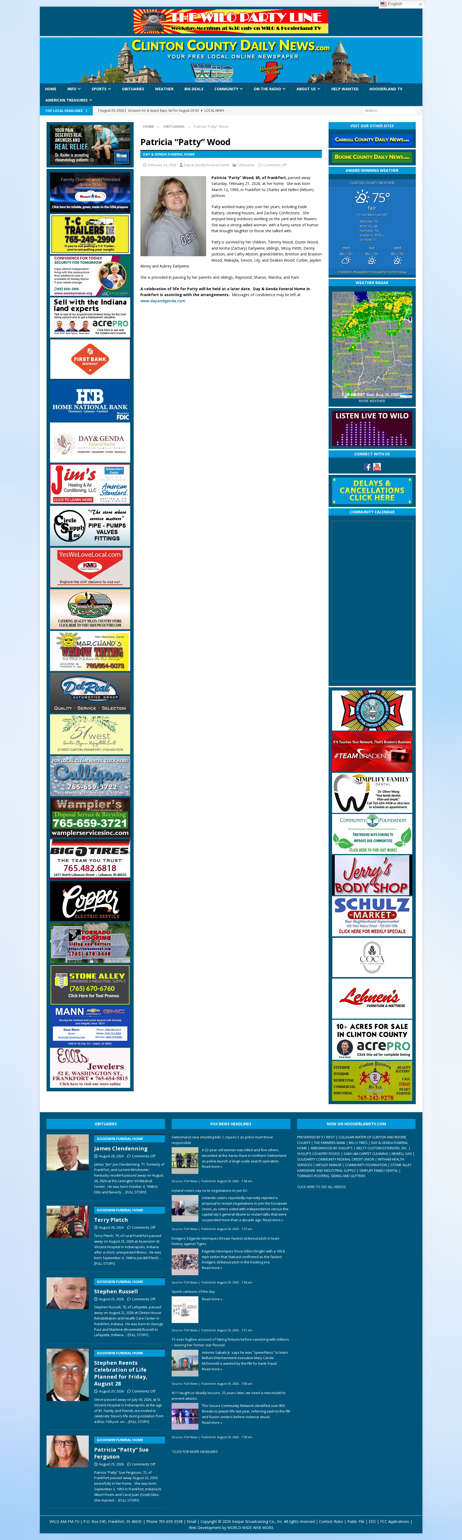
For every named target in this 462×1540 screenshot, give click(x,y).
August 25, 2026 (111, 1299)
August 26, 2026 (111, 1156)
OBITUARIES (106, 1123)
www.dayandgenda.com (162, 300)
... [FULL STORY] (134, 1192)
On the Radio (267, 88)
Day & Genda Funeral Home (206, 164)
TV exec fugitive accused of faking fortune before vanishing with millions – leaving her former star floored (230, 1342)
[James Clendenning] (68, 1163)
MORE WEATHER (372, 401)
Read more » (212, 1166)
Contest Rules (331, 1521)
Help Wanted (345, 88)
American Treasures (66, 100)
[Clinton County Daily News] (231, 60)
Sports (99, 88)
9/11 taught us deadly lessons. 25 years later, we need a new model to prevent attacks (229, 1395)
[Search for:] (389, 110)
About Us (306, 88)
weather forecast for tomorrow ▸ (372, 272)
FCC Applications (394, 1521)
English (394, 4)
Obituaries (133, 88)
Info (71, 88)
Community (226, 88)
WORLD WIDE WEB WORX (250, 1527)
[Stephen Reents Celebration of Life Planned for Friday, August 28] (68, 1385)
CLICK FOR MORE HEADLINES (195, 1451)
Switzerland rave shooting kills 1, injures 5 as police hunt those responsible (222, 1140)
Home (50, 88)
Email (191, 1521)
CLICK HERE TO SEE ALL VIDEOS (321, 1186)
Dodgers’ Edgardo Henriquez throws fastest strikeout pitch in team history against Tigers (225, 1241)
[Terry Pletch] (68, 1234)
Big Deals (193, 88)
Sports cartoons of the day (193, 1291)
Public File (355, 1521)
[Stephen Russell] (68, 1306)
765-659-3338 (171, 1521)
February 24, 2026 (162, 164)
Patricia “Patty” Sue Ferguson (121, 1448)
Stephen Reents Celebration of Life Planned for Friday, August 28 (120, 1369)
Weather (164, 88)
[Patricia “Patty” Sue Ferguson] (68, 1468)
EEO (372, 1521)
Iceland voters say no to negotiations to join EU (209, 1190)
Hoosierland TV (385, 88)
